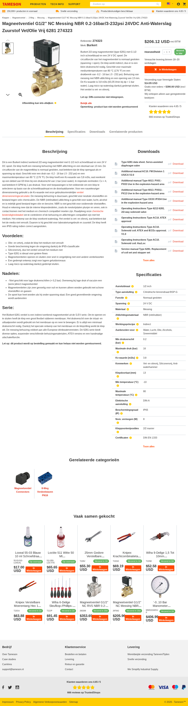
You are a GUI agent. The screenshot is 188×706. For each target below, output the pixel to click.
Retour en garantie (74, 664)
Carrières (7, 664)
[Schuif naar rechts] (7, 40)
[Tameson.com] (11, 4)
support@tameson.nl (13, 669)
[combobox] (125, 4)
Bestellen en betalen (75, 654)
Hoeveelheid (152, 51)
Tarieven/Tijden (161, 654)
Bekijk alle (86, 103)
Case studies (9, 659)
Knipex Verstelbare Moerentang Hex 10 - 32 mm (28, 606)
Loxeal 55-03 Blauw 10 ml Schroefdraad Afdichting (28, 556)
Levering (69, 659)
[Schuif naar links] (7, 95)
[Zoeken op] (158, 4)
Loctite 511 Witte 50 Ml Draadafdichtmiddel (61, 556)
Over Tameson (9, 654)
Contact (69, 669)
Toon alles (149, 260)
